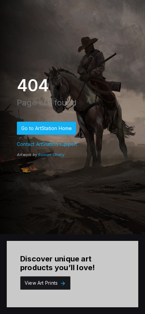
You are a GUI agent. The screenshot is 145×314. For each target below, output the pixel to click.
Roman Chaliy (51, 154)
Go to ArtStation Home (46, 128)
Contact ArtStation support (47, 144)
